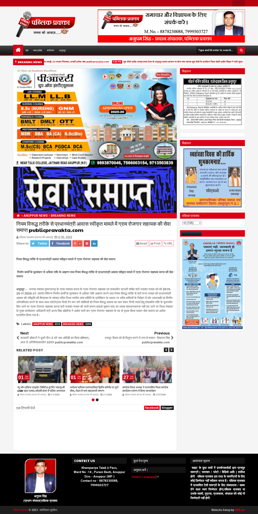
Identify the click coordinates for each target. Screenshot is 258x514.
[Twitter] (241, 3)
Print (156, 243)
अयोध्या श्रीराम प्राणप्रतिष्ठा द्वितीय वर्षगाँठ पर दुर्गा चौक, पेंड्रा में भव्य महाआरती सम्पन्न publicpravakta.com (41, 390)
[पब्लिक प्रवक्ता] (18, 50)
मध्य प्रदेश (37, 50)
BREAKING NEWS (77, 324)
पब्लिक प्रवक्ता (21, 510)
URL (169, 243)
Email (143, 243)
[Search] (241, 50)
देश (27, 50)
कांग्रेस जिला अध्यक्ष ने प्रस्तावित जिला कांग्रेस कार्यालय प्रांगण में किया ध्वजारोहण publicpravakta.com (92, 390)
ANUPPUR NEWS (46, 324)
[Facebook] (235, 3)
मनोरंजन (50, 50)
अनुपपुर (62, 50)
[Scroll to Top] (252, 508)
